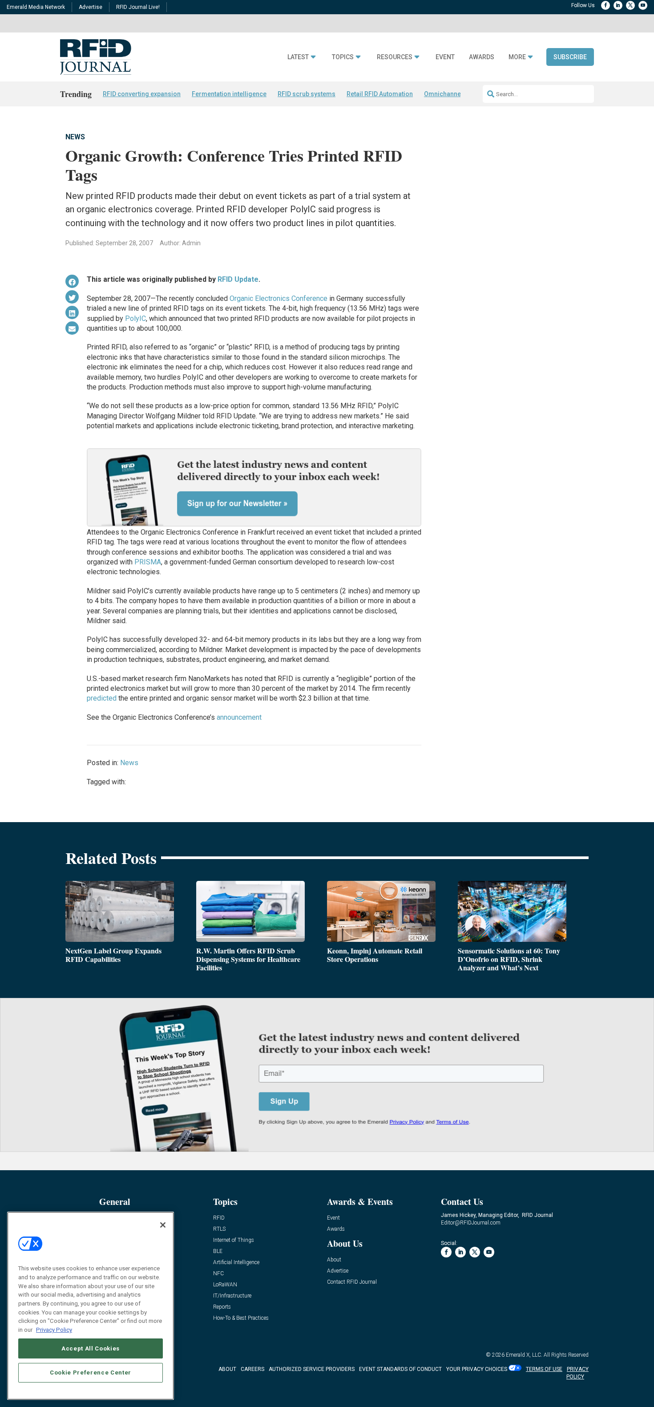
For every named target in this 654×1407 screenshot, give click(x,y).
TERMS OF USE (544, 1369)
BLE (217, 1251)
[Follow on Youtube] (642, 5)
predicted (102, 698)
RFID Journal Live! (138, 7)
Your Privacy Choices (476, 1369)
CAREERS (252, 1369)
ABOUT (227, 1369)
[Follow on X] (630, 5)
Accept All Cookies (90, 1348)
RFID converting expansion (142, 93)
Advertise (90, 7)
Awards (481, 57)
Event (445, 57)
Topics (343, 57)
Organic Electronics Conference (278, 298)
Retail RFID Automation (380, 93)
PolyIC (135, 318)
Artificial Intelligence (236, 1262)
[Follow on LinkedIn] (618, 5)
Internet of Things (233, 1240)
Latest (298, 57)
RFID (219, 1218)
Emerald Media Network (36, 7)
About (334, 1260)
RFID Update (238, 279)
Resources (394, 57)
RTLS (219, 1229)
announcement (239, 717)
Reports (222, 1307)
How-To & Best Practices (241, 1318)
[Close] (163, 1225)
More (517, 57)
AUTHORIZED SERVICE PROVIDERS (312, 1369)
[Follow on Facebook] (605, 5)
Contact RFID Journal (352, 1282)
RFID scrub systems (306, 93)
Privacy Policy (54, 1329)
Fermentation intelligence (229, 93)
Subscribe (570, 57)
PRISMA (147, 562)
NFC (218, 1274)
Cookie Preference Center (90, 1372)
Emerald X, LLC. (524, 1355)
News (75, 137)
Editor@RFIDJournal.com (471, 1223)
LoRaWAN (225, 1285)
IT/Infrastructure (232, 1296)
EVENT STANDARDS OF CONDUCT (400, 1369)
